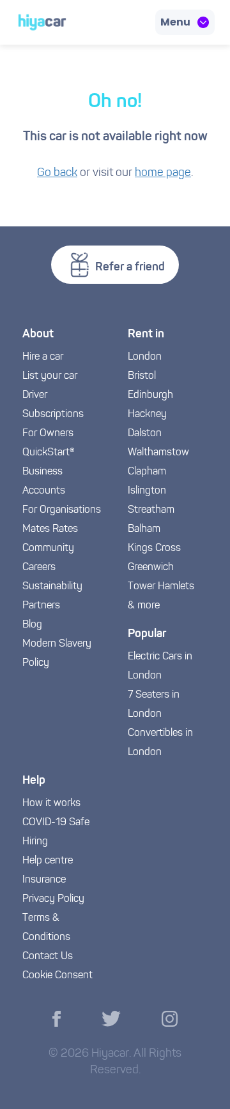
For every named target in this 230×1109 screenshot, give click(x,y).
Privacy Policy (53, 899)
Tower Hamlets (161, 587)
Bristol (142, 376)
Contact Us (47, 956)
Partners (41, 606)
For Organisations (61, 510)
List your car (49, 376)
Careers (39, 567)
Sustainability (52, 587)
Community (48, 548)
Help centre (47, 861)
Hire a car (42, 357)
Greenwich (151, 567)
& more (144, 606)
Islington (147, 491)
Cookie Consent (57, 976)
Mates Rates (50, 529)
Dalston (145, 434)
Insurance (44, 880)
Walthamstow (158, 453)
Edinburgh (150, 395)
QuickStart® (48, 453)
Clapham (147, 472)
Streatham (151, 510)
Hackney (147, 414)
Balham (144, 529)
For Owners (47, 434)
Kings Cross (154, 548)
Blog (32, 625)
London (145, 357)
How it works (51, 803)
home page (163, 173)
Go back (57, 173)
